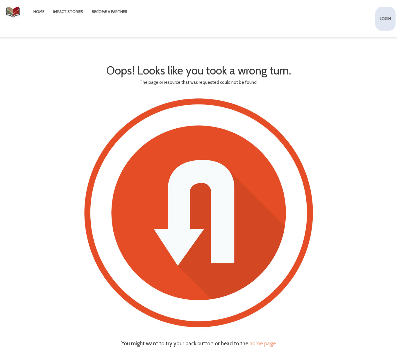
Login (385, 18)
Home (38, 11)
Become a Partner (109, 11)
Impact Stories (68, 11)
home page (262, 343)
